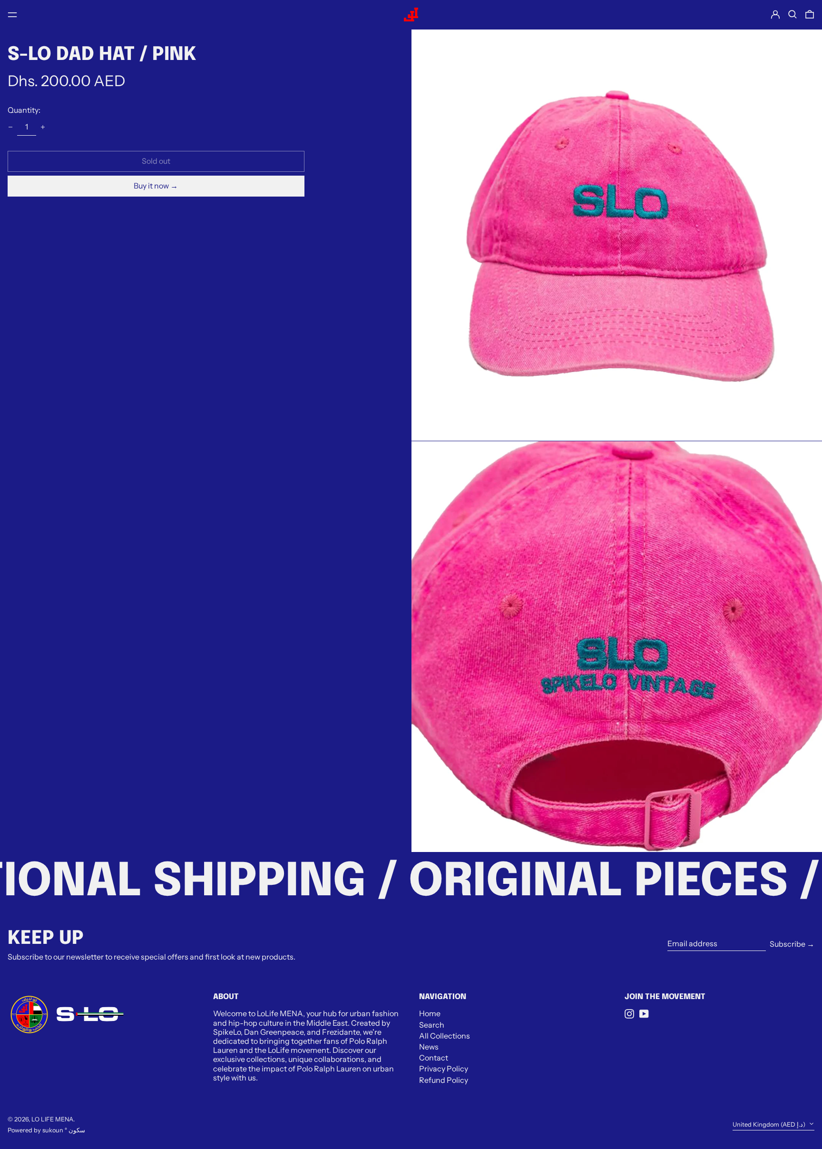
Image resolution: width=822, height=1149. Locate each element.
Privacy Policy (443, 1068)
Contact (433, 1057)
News (429, 1046)
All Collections (444, 1035)
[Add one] (42, 127)
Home (429, 1013)
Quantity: (24, 110)
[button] (792, 14)
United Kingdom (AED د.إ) (770, 1124)
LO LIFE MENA (52, 1119)
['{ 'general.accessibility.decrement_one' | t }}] (10, 127)
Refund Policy (443, 1080)
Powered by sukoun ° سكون (46, 1130)
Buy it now (151, 185)
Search (431, 1025)
